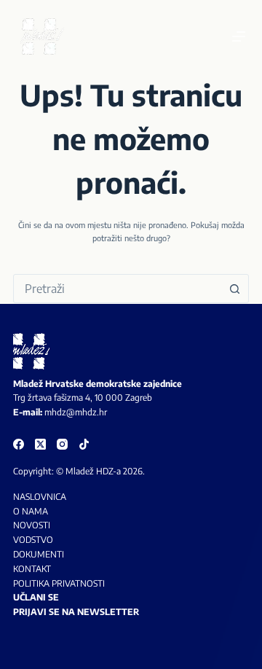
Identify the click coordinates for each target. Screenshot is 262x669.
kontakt (32, 568)
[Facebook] (18, 444)
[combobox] (117, 288)
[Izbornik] (238, 36)
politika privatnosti (59, 583)
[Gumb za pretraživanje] (234, 288)
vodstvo (33, 539)
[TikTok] (84, 444)
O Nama (30, 511)
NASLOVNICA (39, 496)
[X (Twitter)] (40, 444)
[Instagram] (62, 444)
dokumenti (38, 554)
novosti (31, 525)
